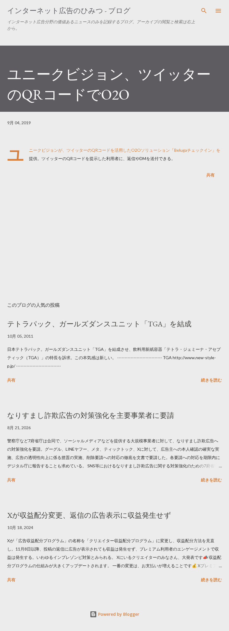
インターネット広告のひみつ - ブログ (69, 10)
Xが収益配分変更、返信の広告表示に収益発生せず (89, 515)
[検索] (204, 10)
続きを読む (211, 379)
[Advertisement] (114, 241)
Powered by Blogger (118, 614)
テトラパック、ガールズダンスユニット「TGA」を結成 (99, 323)
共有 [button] (210, 174)
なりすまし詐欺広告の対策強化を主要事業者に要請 (90, 415)
